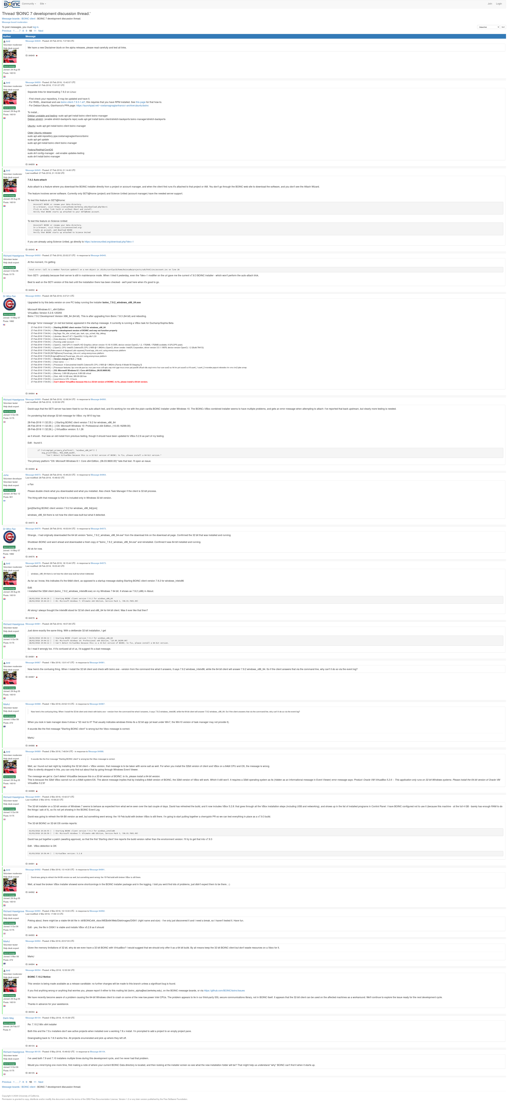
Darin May (8, 1018)
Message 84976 (33, 528)
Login (499, 3)
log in (35, 27)
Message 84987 (33, 662)
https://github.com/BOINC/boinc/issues (224, 990)
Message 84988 (33, 703)
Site (42, 3)
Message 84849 (33, 40)
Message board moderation (15, 22)
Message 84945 (33, 170)
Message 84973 (33, 474)
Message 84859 (33, 82)
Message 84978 (33, 563)
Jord (7, 41)
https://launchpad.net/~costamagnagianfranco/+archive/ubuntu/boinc (112, 105)
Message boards (11, 18)
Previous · (7, 30)
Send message (9, 66)
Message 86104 (33, 1017)
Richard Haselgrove (13, 255)
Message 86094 (33, 970)
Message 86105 (33, 1051)
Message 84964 (33, 295)
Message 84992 (33, 869)
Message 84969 (33, 399)
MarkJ (6, 704)
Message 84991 (33, 796)
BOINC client (28, 18)
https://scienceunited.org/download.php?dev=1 (109, 241)
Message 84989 (33, 751)
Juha (5, 475)
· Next (40, 30)
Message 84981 (33, 623)
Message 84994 (33, 940)
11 (35, 30)
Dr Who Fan (9, 296)
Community (28, 3)
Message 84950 (33, 255)
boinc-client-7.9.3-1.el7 (73, 102)
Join (490, 3)
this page (141, 102)
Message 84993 (33, 910)
